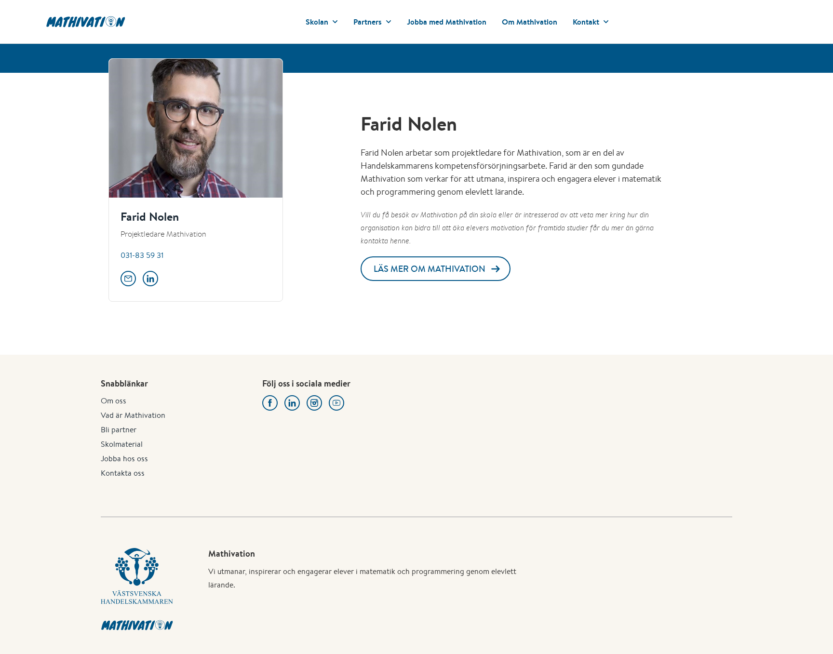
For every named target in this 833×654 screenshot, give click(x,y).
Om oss (113, 401)
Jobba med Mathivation (446, 21)
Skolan (317, 21)
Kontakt (586, 21)
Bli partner (118, 430)
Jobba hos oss (124, 459)
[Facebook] (270, 403)
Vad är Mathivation (133, 415)
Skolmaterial (122, 444)
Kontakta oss (123, 473)
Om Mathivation (529, 21)
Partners (367, 21)
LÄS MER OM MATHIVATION (429, 269)
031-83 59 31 (142, 255)
